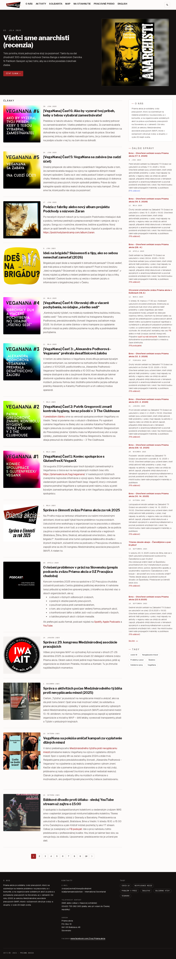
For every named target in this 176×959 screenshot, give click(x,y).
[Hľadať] (167, 5)
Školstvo (151, 660)
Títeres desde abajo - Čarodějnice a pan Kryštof (150, 543)
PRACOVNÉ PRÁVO (104, 3)
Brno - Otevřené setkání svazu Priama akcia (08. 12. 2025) (149, 446)
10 (86, 856)
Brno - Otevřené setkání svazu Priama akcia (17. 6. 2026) (149, 154)
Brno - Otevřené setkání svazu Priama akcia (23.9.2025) (149, 598)
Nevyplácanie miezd (150, 655)
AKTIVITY (41, 3)
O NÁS (29, 3)
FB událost (134, 391)
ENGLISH (122, 3)
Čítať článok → (13, 73)
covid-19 (133, 655)
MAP (67, 3)
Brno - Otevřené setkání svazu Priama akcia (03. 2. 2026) (149, 400)
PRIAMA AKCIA (27, 953)
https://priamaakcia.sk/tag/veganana (63, 474)
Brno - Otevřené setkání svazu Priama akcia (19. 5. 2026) (149, 200)
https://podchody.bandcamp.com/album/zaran (68, 232)
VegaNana (152, 665)
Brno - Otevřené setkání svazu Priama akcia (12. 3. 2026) (149, 355)
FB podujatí (75, 829)
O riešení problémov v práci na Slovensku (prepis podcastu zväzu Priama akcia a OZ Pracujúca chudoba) (80, 571)
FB (170, 330)
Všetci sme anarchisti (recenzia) (36, 41)
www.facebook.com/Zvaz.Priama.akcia (87, 938)
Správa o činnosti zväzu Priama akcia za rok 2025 (81, 510)
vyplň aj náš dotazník (147, 336)
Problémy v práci (137, 660)
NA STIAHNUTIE (82, 3)
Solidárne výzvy (136, 665)
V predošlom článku (54, 416)
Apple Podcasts (111, 621)
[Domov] (13, 5)
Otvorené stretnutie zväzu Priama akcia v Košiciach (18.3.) (150, 291)
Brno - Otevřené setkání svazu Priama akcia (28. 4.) (149, 246)
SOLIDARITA (55, 3)
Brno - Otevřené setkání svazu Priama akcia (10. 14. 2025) (149, 495)
